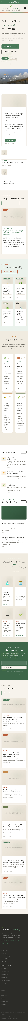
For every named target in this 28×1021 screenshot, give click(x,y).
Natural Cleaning (5, 969)
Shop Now (5, 604)
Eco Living (4, 160)
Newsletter (4, 943)
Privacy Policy (4, 1001)
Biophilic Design (4, 974)
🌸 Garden (13, 61)
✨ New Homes (6, 63)
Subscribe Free (8, 667)
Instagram (11, 940)
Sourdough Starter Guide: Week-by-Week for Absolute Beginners (16, 472)
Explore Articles (9, 46)
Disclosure (3, 1004)
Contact (3, 993)
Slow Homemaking (5, 980)
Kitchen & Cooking (5, 956)
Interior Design (5, 180)
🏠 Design (5, 58)
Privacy (24, 1012)
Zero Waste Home (5, 971)
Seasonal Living (4, 977)
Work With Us (4, 996)
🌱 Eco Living (13, 58)
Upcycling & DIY (5, 983)
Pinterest (4, 940)
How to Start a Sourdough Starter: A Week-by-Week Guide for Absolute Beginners (14, 116)
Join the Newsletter (10, 51)
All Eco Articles (9, 271)
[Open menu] (25, 8)
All (23, 452)
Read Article (9, 140)
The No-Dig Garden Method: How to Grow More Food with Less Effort (14, 77)
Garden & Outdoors (5, 958)
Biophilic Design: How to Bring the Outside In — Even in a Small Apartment (13, 232)
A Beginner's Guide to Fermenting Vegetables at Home (15, 458)
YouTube (17, 940)
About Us (3, 990)
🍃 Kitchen (5, 61)
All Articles (7, 693)
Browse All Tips (13, 438)
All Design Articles (10, 203)
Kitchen (7, 111)
